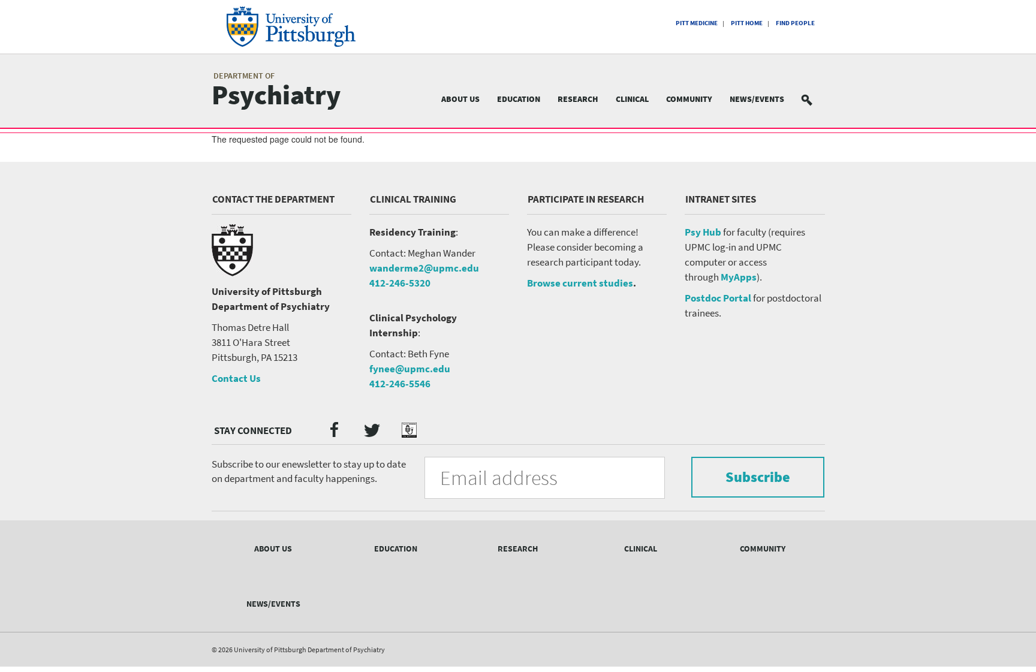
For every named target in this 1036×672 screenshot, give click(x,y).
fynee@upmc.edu (409, 368)
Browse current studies (580, 283)
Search (814, 99)
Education (518, 99)
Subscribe (757, 477)
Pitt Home (747, 23)
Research (578, 99)
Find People (795, 23)
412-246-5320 (399, 283)
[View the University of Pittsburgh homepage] (308, 27)
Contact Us (236, 378)
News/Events (757, 99)
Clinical (632, 99)
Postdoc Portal (718, 298)
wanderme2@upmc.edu (424, 268)
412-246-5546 (399, 383)
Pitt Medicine (697, 23)
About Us (460, 99)
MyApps (739, 277)
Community (689, 99)
